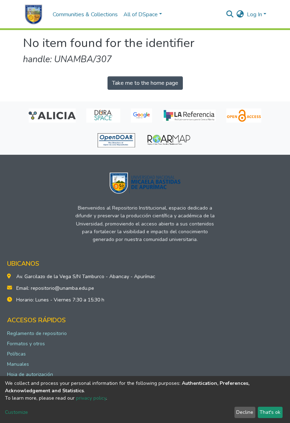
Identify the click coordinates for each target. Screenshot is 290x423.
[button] (240, 14)
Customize (16, 412)
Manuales (18, 364)
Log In (254, 14)
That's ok (270, 412)
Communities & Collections (85, 14)
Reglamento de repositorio (37, 333)
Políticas (16, 354)
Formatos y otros (26, 343)
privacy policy (91, 398)
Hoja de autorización (30, 374)
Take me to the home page (145, 83)
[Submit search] (230, 14)
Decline (244, 412)
